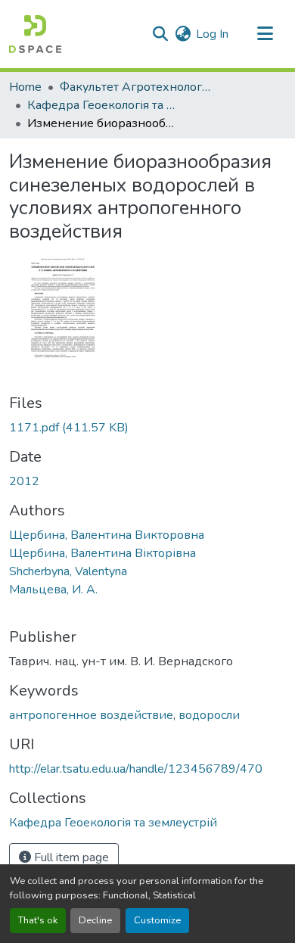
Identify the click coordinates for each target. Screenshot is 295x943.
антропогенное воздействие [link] (91, 715)
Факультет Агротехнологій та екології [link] (135, 87)
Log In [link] (212, 34)
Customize (157, 920)
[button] (35, 34)
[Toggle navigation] (265, 34)
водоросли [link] (209, 715)
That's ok (37, 920)
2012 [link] (24, 481)
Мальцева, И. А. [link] (53, 589)
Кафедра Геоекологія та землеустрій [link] (103, 105)
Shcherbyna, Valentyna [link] (68, 571)
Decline (95, 920)
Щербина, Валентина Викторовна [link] (106, 535)
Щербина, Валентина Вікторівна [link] (102, 553)
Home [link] (25, 87)
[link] (147, 428)
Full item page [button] (70, 857)
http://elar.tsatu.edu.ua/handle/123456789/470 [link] (135, 769)
